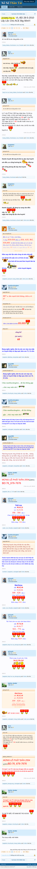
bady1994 (11, 364)
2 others (28, 138)
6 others (23, 571)
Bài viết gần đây (16, 9)
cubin (4, 528)
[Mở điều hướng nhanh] (34, 14)
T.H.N (12, 491)
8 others (25, 676)
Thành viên (12, 6)
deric (9, 227)
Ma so (9, 491)
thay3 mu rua (6, 92)
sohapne (10, 824)
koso (9, 52)
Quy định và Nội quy (32, 866)
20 (23, 28)
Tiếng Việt (3, 864)
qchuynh (10, 32)
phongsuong (18, 644)
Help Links (19, 6)
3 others (28, 45)
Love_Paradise (20, 45)
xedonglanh (10, 429)
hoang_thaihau (6, 45)
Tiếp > (27, 28)
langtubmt (11, 144)
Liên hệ (29, 864)
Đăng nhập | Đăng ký (29, 1)
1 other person (26, 220)
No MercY (5, 571)
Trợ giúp (34, 864)
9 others (18, 491)
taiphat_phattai (12, 472)
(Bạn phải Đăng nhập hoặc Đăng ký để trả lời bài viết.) (23, 849)
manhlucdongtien (13, 285)
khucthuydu (13, 45)
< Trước (3, 28)
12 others (23, 528)
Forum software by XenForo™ (7, 866)
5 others (23, 357)
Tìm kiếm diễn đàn (6, 9)
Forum (4, 7)
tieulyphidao (16, 357)
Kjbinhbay (10, 357)
